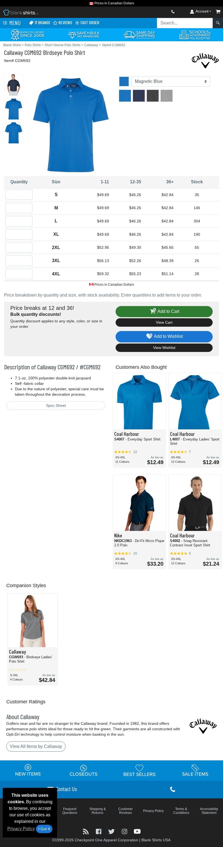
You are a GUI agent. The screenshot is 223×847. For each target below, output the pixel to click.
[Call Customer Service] (160, 12)
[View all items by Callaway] (205, 60)
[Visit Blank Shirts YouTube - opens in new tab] (137, 831)
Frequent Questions (69, 811)
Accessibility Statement (209, 811)
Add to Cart (168, 311)
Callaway (13, 52)
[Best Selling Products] (139, 770)
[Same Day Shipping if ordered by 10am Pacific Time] (139, 34)
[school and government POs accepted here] (195, 34)
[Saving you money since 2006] (28, 34)
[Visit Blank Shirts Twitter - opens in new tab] (112, 831)
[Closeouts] (83, 770)
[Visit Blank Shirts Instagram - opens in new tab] (125, 831)
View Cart (164, 322)
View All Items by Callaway (36, 746)
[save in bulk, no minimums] (84, 34)
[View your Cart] (218, 12)
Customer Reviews (125, 811)
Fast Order (89, 22)
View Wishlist (164, 347)
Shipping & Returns (97, 811)
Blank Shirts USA (156, 840)
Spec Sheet (56, 405)
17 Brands (42, 22)
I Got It (44, 829)
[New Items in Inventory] (28, 770)
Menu (14, 22)
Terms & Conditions (181, 811)
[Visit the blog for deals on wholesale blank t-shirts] (86, 831)
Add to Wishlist (168, 336)
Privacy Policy (21, 828)
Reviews (65, 22)
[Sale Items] (195, 770)
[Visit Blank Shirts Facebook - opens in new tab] (99, 831)
